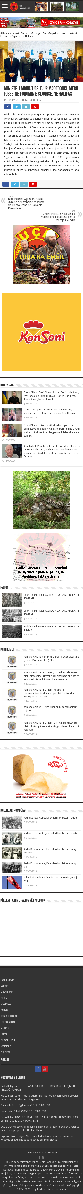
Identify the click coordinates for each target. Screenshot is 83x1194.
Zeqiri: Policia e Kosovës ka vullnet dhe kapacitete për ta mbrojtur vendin (58, 216)
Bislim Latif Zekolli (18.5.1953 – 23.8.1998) (24, 1111)
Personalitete (8, 1021)
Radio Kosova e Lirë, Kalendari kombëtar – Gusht (50, 817)
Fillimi (6, 33)
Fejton (4, 1033)
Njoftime (37, 100)
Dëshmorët (7, 991)
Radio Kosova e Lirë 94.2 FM (41, 1152)
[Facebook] (38, 1069)
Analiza (5, 997)
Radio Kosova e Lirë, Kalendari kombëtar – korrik (50, 833)
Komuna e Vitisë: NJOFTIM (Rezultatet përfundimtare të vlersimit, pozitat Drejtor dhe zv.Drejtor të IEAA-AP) (49, 693)
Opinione (6, 1045)
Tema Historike (9, 1015)
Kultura (4, 1009)
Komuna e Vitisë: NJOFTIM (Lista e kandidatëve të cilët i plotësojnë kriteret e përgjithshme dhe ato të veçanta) (51, 726)
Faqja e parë (7, 979)
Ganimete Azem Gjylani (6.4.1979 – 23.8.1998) (26, 1105)
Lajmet (15, 33)
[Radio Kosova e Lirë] (41, 7)
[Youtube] (45, 1069)
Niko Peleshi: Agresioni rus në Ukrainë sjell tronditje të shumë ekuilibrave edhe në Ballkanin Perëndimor (26, 202)
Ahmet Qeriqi (8, 1039)
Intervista (6, 1003)
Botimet (5, 1027)
